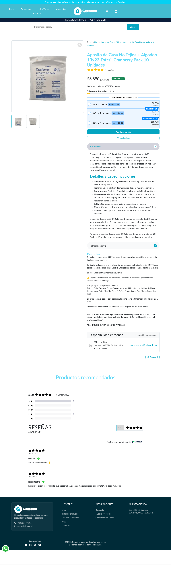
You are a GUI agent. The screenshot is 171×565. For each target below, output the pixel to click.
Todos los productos (70, 514)
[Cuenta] (107, 11)
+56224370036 (100, 348)
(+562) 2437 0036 (25, 523)
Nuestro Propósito (103, 514)
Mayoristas (61, 9)
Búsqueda (100, 510)
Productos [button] (26, 9)
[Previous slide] (11, 385)
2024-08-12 (33, 476)
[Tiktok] (35, 544)
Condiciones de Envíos (105, 518)
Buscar (133, 26)
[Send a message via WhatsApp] (5, 549)
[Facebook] (26, 544)
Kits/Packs (44, 9)
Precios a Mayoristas (70, 518)
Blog (63, 521)
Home (96, 42)
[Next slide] (159, 385)
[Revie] (137, 442)
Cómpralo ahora (123, 138)
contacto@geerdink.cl (26, 526)
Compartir (154, 357)
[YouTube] (39, 544)
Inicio (11, 9)
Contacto (37, 13)
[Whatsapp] (44, 544)
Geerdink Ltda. (96, 545)
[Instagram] (30, 544)
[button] (115, 11)
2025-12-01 (33, 453)
